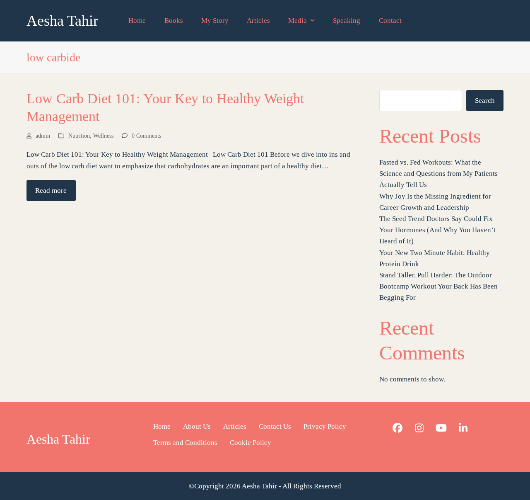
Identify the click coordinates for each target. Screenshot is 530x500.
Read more (51, 190)
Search (485, 100)
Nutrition (79, 136)
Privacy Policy (325, 426)
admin (43, 136)
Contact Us (275, 426)
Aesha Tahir (62, 20)
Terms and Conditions (185, 443)
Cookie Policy (250, 443)
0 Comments (146, 136)
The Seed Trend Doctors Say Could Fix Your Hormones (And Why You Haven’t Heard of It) (437, 230)
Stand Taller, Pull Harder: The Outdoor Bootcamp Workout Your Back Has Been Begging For (438, 286)
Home (162, 426)
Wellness (103, 136)
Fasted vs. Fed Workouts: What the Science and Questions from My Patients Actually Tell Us (438, 173)
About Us (197, 426)
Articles (234, 426)
